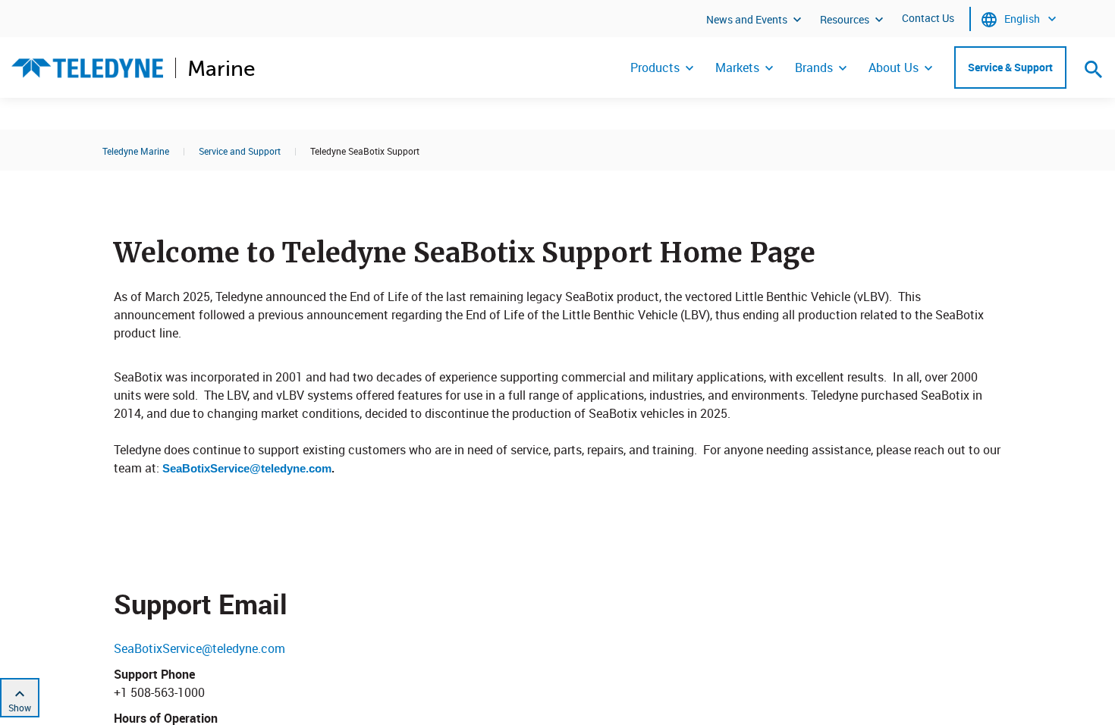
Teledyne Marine (135, 151)
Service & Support (1010, 67)
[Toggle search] (1094, 69)
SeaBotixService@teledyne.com (246, 469)
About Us (893, 67)
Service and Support (240, 151)
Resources (844, 19)
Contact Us (928, 18)
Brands (814, 67)
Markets (737, 67)
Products (655, 67)
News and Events (746, 19)
